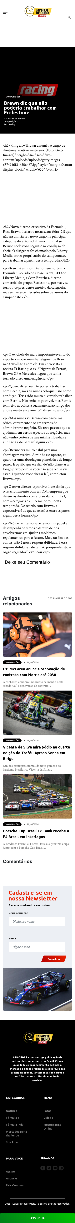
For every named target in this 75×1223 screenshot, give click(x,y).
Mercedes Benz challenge (16, 1133)
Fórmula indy (14, 1124)
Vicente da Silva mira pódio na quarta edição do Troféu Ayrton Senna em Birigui (36, 753)
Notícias (11, 1110)
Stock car (12, 1142)
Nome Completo (18, 913)
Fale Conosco (15, 1185)
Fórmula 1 (12, 1117)
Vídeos (48, 1117)
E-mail (12, 938)
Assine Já (37, 1218)
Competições (13, 97)
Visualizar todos (60, 598)
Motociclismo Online (52, 1126)
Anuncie (11, 1178)
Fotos (47, 1110)
